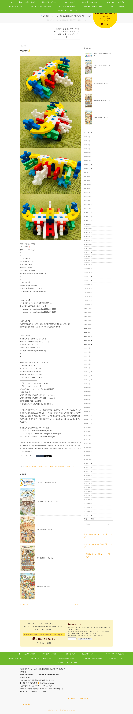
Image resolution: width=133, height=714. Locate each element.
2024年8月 (87, 228)
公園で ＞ (78, 604)
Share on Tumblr (40, 456)
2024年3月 (87, 240)
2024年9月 (87, 224)
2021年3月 (87, 324)
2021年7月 (87, 308)
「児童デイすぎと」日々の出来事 (53, 466)
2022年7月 (87, 288)
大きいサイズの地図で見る (78, 698)
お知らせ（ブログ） (70, 2)
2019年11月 (87, 376)
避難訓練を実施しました (44, 586)
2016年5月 (87, 503)
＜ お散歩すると (25, 604)
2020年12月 (87, 336)
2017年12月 (87, 463)
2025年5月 (87, 192)
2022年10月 (87, 280)
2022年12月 (87, 276)
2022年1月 (87, 296)
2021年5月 (87, 316)
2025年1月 (87, 208)
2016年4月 (87, 507)
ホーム (10, 2)
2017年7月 (87, 483)
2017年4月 (87, 495)
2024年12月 (87, 212)
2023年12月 (87, 252)
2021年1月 (87, 332)
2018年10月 (87, 424)
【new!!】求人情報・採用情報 (27, 2)
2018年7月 (87, 435)
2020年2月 (87, 364)
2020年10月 (87, 344)
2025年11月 (87, 169)
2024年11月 (87, 216)
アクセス (106, 24)
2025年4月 (87, 196)
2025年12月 (87, 165)
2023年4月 (87, 264)
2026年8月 (87, 137)
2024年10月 (87, 220)
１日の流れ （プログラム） (16, 6)
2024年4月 (87, 236)
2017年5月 (87, 491)
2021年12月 (87, 300)
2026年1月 (87, 161)
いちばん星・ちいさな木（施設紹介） (40, 6)
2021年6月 (87, 312)
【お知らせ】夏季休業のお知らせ (47, 482)
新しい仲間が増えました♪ (44, 529)
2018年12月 (87, 416)
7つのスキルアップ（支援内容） (115, 2)
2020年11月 (87, 340)
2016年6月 (87, 499)
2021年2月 (87, 328)
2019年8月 (87, 388)
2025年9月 (87, 176)
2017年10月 (87, 471)
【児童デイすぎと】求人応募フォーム (66, 10)
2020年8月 (87, 352)
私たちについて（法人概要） (117, 6)
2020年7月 (87, 356)
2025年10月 (87, 172)
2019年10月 (87, 380)
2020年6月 (87, 360)
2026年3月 (87, 153)
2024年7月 (87, 232)
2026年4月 (87, 149)
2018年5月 (87, 443)
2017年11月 (87, 467)
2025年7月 (87, 185)
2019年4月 (87, 400)
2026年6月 (87, 141)
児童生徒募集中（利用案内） (50, 2)
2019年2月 (87, 408)
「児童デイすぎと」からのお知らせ (34, 466)
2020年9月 (87, 348)
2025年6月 (87, 189)
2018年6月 (87, 439)
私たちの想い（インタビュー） (91, 2)
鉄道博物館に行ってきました (46, 558)
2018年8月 (87, 431)
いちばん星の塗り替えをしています (48, 501)
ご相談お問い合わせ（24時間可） (67, 6)
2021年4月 (87, 320)
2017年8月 (87, 479)
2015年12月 (87, 515)
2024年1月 (87, 248)
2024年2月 (87, 244)
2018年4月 (87, 447)
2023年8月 (87, 260)
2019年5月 (87, 396)
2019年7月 (87, 392)
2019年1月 (87, 412)
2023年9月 (87, 256)
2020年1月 (87, 368)
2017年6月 (87, 487)
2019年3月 (87, 404)
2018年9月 (87, 427)
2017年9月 (87, 475)
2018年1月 (87, 459)
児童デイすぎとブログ (68, 466)
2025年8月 (87, 181)
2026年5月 (87, 145)
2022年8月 (87, 284)
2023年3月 (87, 268)
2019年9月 (87, 384)
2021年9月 (87, 304)
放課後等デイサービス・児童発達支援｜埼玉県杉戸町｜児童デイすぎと (64, 710)
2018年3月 (87, 451)
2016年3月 (87, 511)
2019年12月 (87, 372)
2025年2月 (87, 204)
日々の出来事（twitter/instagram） (92, 6)
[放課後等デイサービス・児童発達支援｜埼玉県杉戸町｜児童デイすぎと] (66, 16)
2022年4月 (87, 292)
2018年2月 (87, 455)
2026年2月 (87, 157)
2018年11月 (87, 420)
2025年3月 (87, 200)
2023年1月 (87, 272)
